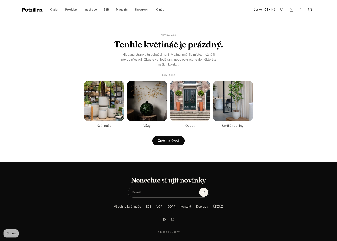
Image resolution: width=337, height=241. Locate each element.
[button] (71, 9)
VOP (159, 206)
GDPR (171, 206)
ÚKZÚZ (218, 206)
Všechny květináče (127, 206)
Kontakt (185, 206)
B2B (148, 206)
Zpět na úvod (168, 140)
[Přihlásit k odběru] (203, 192)
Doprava (202, 206)
